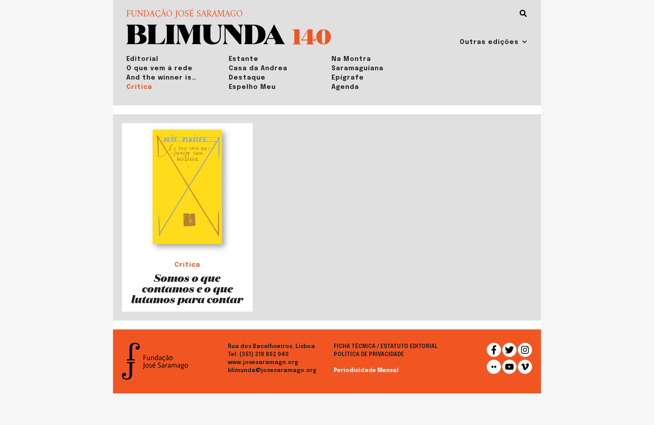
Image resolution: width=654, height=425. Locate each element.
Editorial (142, 59)
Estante (243, 59)
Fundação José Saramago (184, 14)
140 (311, 36)
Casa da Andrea (258, 68)
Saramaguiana (357, 68)
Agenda (345, 87)
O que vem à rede (159, 68)
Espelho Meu (252, 87)
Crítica (139, 87)
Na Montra (351, 59)
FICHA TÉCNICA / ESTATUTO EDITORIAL (386, 346)
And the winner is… (161, 78)
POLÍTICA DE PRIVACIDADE (369, 354)
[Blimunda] (205, 33)
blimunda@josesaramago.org (272, 370)
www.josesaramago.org (263, 362)
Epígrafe (347, 78)
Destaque (247, 78)
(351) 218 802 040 (264, 354)
